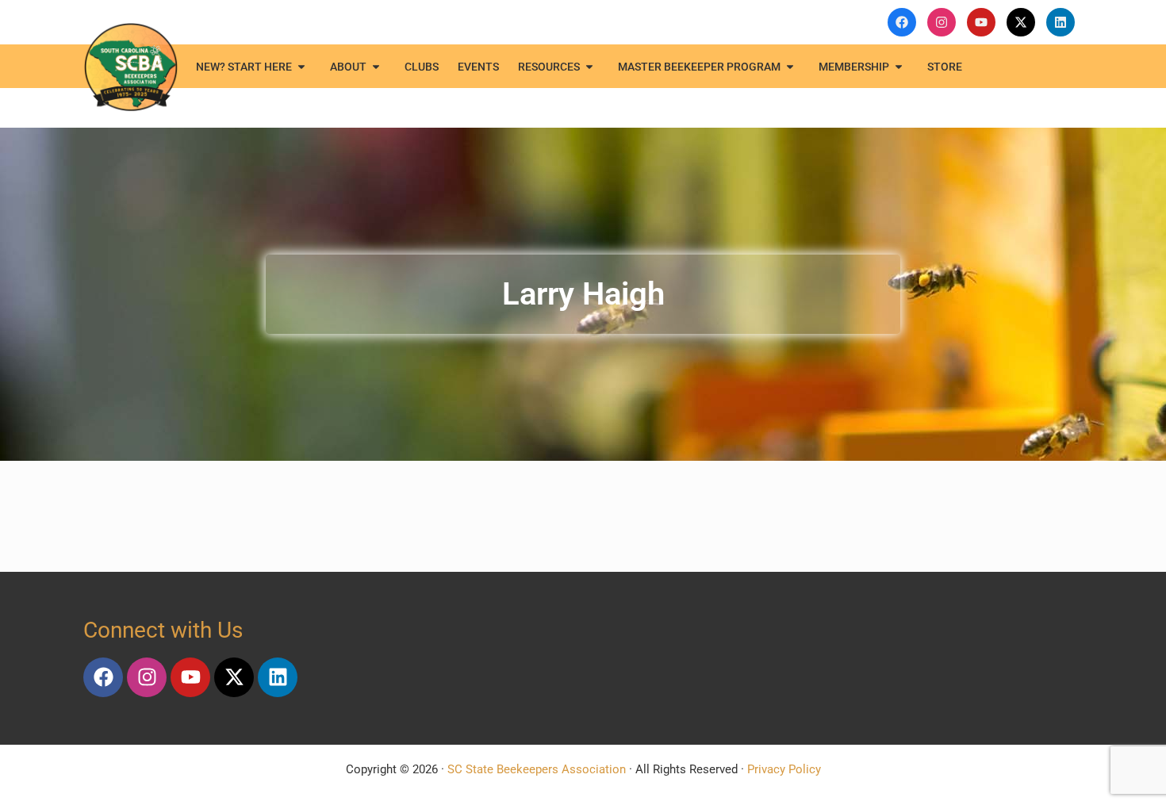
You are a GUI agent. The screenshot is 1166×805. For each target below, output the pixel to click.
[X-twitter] (234, 677)
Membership (854, 66)
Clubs (422, 66)
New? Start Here (244, 66)
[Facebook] (103, 677)
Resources (549, 66)
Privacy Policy (784, 769)
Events (478, 66)
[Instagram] (147, 677)
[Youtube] (190, 677)
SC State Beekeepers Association (536, 769)
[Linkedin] (277, 677)
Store (944, 66)
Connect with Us (163, 630)
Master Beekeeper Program (699, 66)
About (348, 66)
